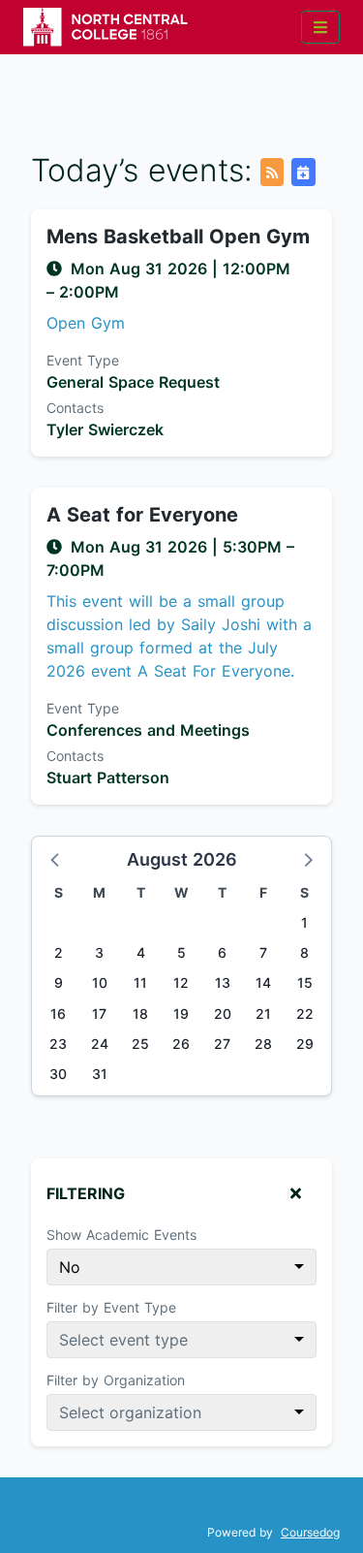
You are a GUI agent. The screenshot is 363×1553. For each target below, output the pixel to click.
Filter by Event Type (111, 1307)
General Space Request (133, 382)
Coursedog (310, 1532)
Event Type (82, 360)
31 (99, 1073)
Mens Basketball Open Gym (178, 236)
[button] (56, 858)
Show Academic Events (121, 1234)
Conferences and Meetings (148, 730)
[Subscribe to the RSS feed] (272, 172)
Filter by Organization (115, 1380)
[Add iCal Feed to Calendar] (303, 172)
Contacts (75, 407)
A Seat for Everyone (142, 514)
